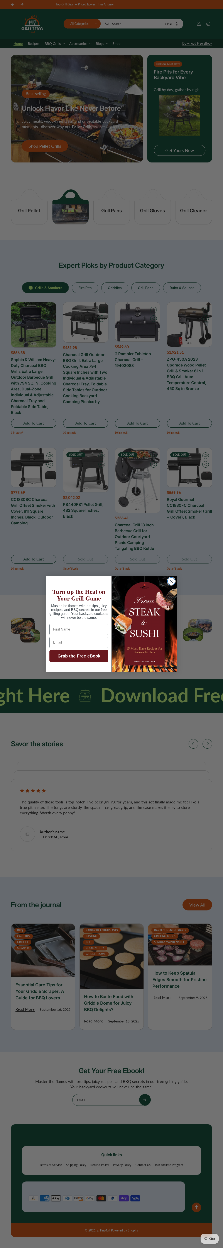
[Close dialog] (171, 581)
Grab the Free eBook (78, 656)
